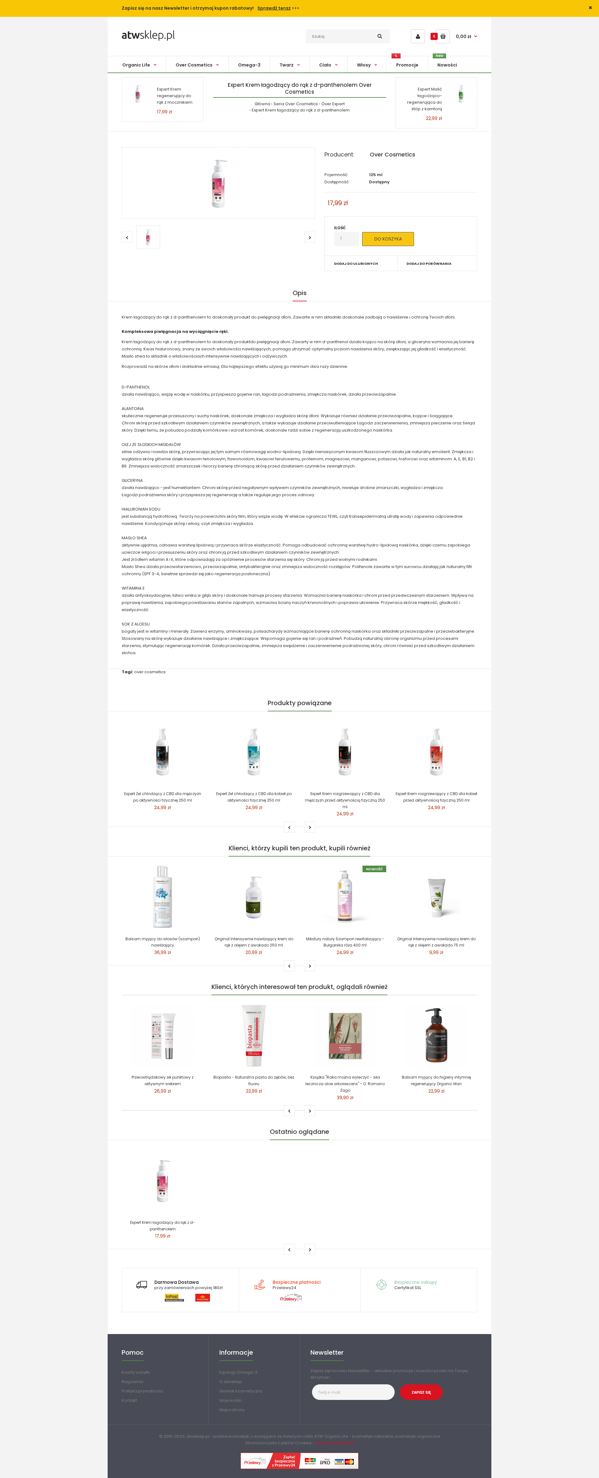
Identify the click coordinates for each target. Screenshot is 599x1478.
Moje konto (230, 1400)
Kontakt (129, 1400)
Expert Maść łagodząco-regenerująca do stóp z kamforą (424, 98)
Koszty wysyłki (136, 1372)
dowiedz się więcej (335, 1443)
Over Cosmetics (392, 154)
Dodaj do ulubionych (356, 263)
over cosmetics (150, 672)
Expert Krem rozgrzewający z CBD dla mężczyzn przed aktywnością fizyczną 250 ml (345, 800)
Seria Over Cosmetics (296, 104)
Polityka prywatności (142, 1391)
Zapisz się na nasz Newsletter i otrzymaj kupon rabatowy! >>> (210, 8)
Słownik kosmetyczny (240, 1391)
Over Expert (333, 104)
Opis (300, 293)
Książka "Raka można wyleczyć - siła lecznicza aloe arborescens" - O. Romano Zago (345, 1084)
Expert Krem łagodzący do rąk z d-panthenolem (301, 110)
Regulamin (133, 1382)
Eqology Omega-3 (238, 1372)
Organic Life (336, 1436)
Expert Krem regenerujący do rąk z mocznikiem (174, 95)
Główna (262, 104)
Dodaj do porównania (429, 263)
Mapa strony (232, 1410)
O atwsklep (230, 1382)
